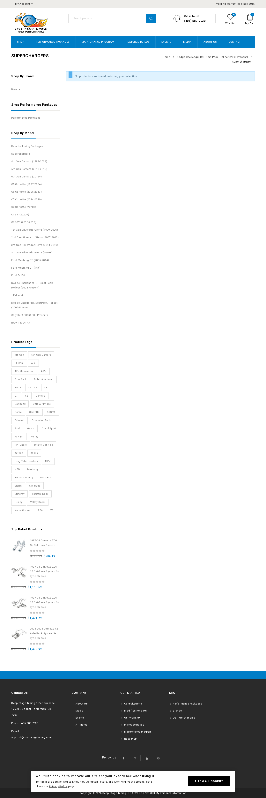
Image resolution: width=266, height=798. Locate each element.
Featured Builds (138, 41)
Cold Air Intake (42, 404)
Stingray (20, 494)
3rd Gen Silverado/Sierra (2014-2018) (34, 244)
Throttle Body (40, 494)
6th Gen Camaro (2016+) (26, 176)
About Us (210, 41)
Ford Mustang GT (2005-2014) (30, 260)
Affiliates (81, 724)
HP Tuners (21, 445)
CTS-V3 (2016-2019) (23, 222)
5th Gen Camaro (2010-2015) (29, 169)
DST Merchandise (184, 717)
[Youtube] (146, 758)
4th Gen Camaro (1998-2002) (29, 161)
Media (187, 41)
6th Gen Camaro (41, 355)
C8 (26, 395)
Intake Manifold (43, 445)
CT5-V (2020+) (20, 214)
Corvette (34, 412)
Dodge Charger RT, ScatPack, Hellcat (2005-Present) (34, 305)
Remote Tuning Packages (27, 146)
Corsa (18, 412)
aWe (43, 371)
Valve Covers (23, 510)
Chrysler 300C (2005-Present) (29, 315)
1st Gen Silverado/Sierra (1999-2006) (34, 229)
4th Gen (19, 355)
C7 (16, 395)
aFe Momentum (24, 371)
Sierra (18, 485)
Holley (34, 436)
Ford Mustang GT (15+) (26, 267)
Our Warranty (132, 717)
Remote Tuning (24, 477)
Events (166, 41)
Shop (20, 41)
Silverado (35, 485)
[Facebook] (123, 758)
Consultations (133, 703)
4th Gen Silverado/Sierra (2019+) (32, 252)
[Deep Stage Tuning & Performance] (31, 23)
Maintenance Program (98, 41)
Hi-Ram (19, 436)
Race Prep (130, 738)
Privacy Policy (58, 786)
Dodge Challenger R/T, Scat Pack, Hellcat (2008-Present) (212, 57)
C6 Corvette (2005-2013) (26, 191)
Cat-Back (20, 404)
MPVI (48, 461)
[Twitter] (135, 758)
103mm (19, 363)
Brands (15, 89)
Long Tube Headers (26, 461)
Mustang (32, 469)
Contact (235, 41)
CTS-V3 (51, 412)
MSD (17, 469)
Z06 (40, 510)
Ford (17, 428)
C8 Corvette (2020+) (23, 206)
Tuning (19, 502)
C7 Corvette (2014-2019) (26, 199)
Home (166, 57)
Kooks (34, 453)
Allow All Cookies (209, 781)
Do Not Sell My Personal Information (164, 793)
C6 (46, 387)
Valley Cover (38, 502)
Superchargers (20, 153)
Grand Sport (49, 428)
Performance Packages (53, 41)
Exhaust (18, 295)
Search (151, 18)
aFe (33, 363)
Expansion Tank (41, 420)
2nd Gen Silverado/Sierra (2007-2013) (35, 237)
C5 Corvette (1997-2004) (26, 184)
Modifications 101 (135, 710)
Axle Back (21, 379)
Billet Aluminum (44, 379)
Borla (18, 387)
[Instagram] (158, 758)
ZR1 (52, 510)
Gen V (30, 428)
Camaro (40, 395)
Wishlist (230, 23)
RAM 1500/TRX (20, 322)
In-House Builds (134, 724)
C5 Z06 (32, 387)
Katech (19, 453)
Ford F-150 (18, 275)
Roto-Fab (45, 477)
